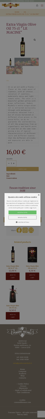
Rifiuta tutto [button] (22, 217)
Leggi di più (32, 207)
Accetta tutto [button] (22, 212)
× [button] (38, 195)
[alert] (22, 209)
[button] (22, 209)
